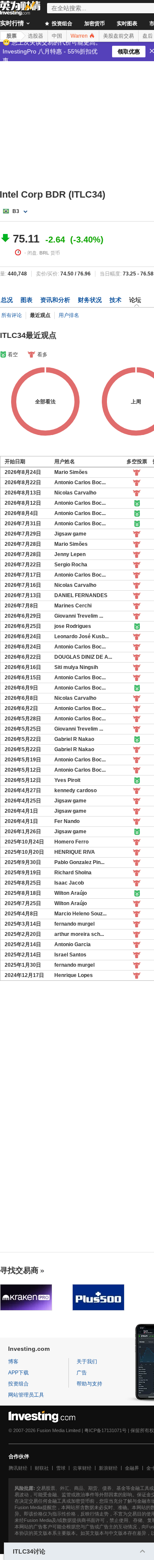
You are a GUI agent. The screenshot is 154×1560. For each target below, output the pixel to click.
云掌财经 (82, 1468)
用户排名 (69, 315)
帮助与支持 (89, 1384)
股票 (11, 36)
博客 (13, 1362)
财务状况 (90, 299)
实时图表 (127, 24)
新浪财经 (108, 1468)
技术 (115, 299)
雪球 (60, 1468)
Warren (80, 36)
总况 (7, 299)
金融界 (132, 1468)
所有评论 (11, 315)
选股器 (35, 36)
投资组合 (61, 24)
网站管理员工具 (26, 1395)
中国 (57, 36)
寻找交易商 (19, 1270)
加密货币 (94, 24)
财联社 (42, 1468)
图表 (27, 299)
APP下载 (18, 1373)
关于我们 (87, 1362)
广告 (82, 1373)
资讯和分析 (55, 299)
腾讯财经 (18, 1468)
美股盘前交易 (118, 36)
